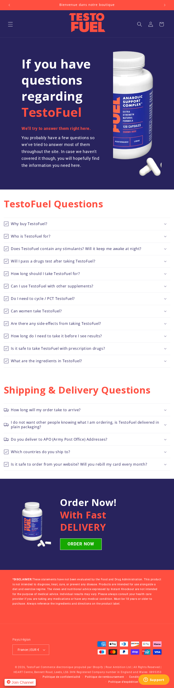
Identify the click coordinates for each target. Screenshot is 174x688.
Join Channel (22, 682)
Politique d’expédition (123, 681)
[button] (10, 24)
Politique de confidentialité (61, 676)
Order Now (81, 544)
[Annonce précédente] (9, 5)
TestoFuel (33, 667)
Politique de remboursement (104, 676)
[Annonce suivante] (165, 5)
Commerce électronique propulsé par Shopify (72, 667)
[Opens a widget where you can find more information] (153, 680)
